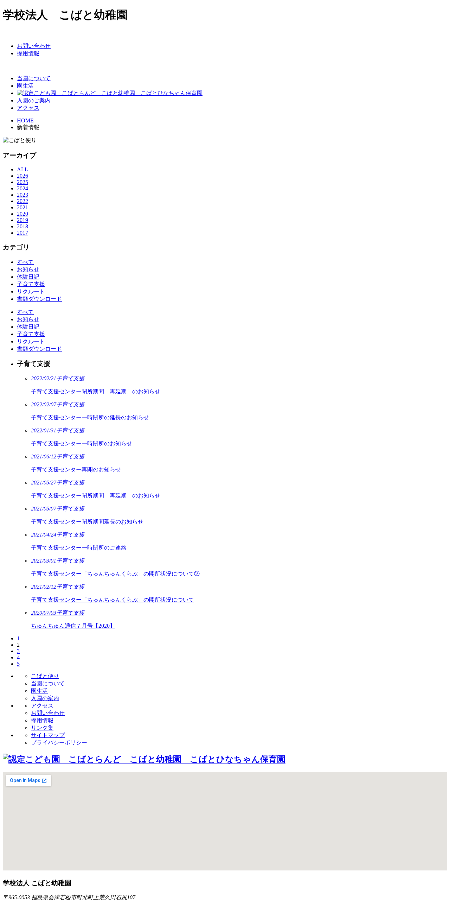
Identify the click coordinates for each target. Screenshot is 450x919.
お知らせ (28, 319)
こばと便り (45, 676)
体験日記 (28, 327)
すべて (25, 312)
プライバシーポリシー (59, 743)
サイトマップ (48, 735)
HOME (25, 120)
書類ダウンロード (39, 349)
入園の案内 (45, 698)
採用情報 (42, 720)
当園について (48, 683)
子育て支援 (31, 334)
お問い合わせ (48, 713)
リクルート (31, 341)
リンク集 (42, 728)
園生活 (39, 691)
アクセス (42, 706)
